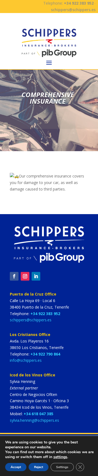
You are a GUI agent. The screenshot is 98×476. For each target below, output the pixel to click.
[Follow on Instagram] (25, 276)
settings (60, 457)
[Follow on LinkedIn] (36, 276)
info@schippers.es (26, 360)
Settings (62, 467)
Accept (16, 467)
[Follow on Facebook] (14, 276)
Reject (38, 467)
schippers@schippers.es (73, 9)
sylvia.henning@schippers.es (34, 420)
